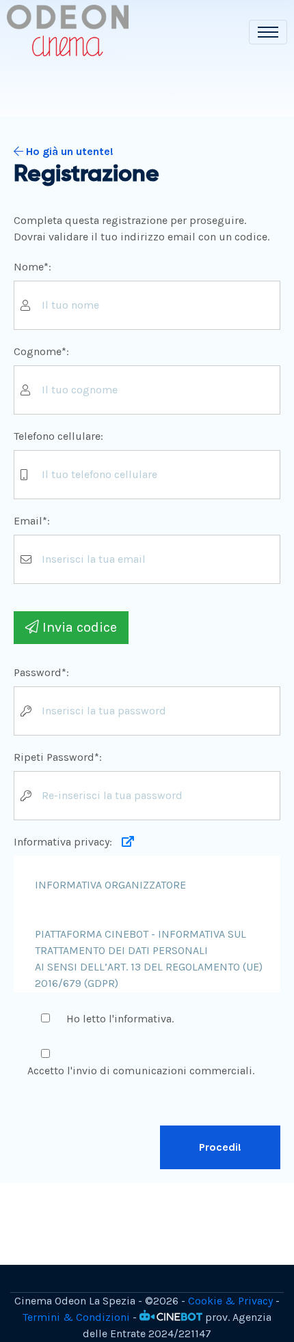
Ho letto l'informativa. (120, 1018)
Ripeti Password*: (58, 757)
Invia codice (78, 627)
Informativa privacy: (64, 841)
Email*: (32, 520)
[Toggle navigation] (268, 32)
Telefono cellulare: (58, 436)
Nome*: (32, 266)
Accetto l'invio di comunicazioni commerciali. (140, 1070)
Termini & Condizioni (76, 1317)
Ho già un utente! (68, 151)
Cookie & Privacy (230, 1300)
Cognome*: (41, 351)
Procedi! (220, 1147)
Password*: (41, 672)
